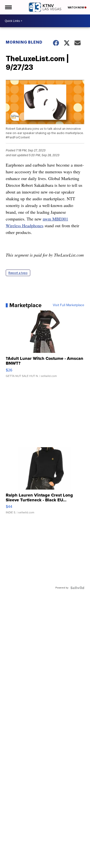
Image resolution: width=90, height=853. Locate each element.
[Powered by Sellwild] (77, 587)
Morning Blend (24, 42)
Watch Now (76, 7)
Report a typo (18, 273)
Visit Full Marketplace (68, 305)
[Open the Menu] (8, 7)
